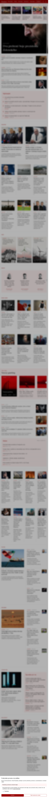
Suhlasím (12, 795)
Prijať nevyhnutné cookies (35, 795)
